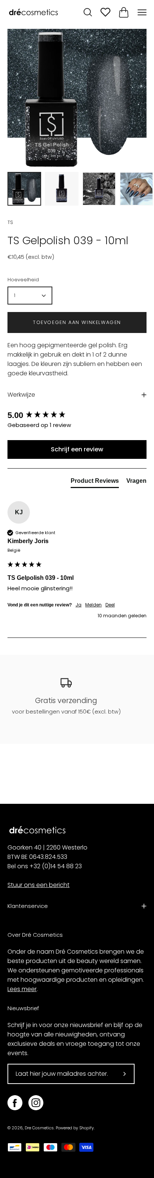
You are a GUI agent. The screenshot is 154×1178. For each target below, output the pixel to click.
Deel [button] (110, 605)
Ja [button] (78, 605)
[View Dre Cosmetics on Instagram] (35, 1102)
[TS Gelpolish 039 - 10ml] (24, 189)
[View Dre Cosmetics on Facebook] (14, 1102)
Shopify (86, 1128)
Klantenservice (27, 906)
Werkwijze (21, 394)
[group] (77, 415)
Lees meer (22, 989)
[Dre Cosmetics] (33, 12)
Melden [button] (93, 605)
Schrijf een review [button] (77, 449)
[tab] (95, 482)
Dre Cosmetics (39, 1128)
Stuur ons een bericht (38, 885)
